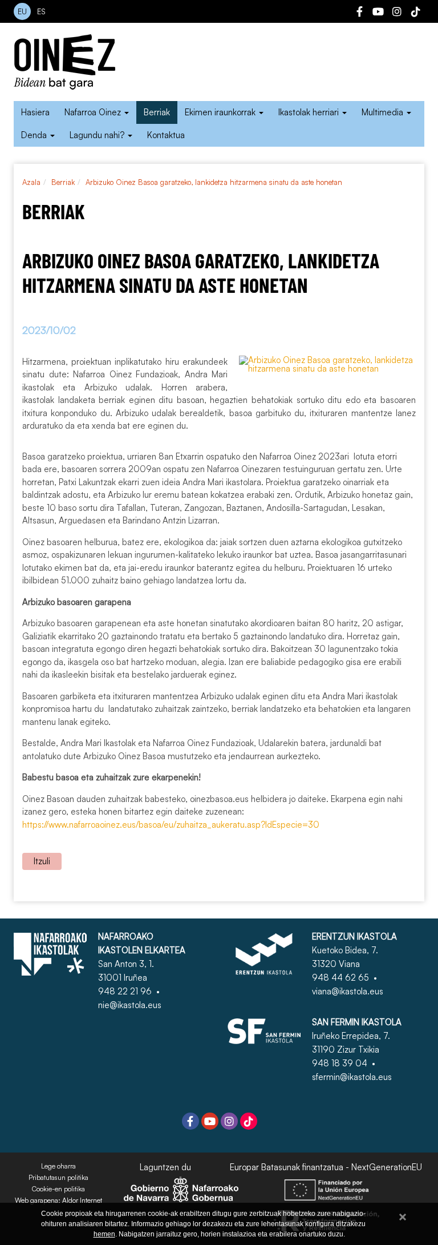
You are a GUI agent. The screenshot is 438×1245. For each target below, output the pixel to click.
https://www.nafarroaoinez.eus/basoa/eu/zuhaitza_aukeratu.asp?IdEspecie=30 (170, 824)
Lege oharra (58, 1166)
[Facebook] (359, 13)
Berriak (157, 112)
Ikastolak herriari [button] (309, 112)
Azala (31, 182)
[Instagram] (396, 13)
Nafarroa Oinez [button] (93, 112)
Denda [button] (35, 135)
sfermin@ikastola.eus (352, 1076)
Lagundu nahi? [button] (98, 135)
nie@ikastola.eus (129, 1005)
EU (22, 11)
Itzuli (42, 861)
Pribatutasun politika (58, 1177)
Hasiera (35, 112)
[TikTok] (415, 13)
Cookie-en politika (58, 1189)
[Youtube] (378, 13)
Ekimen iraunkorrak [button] (221, 112)
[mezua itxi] (402, 1215)
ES (41, 11)
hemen (104, 1234)
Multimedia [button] (383, 112)
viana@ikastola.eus (347, 991)
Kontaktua (166, 135)
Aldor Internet (82, 1200)
